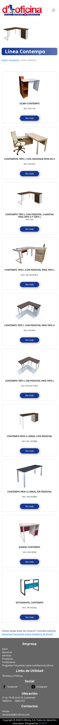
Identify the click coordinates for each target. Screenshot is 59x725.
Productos (7, 658)
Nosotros (7, 652)
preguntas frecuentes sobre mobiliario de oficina (27, 634)
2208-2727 (20, 700)
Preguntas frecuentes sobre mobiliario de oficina (27, 665)
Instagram (41, 686)
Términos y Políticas (12, 675)
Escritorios (14, 60)
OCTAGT (42, 723)
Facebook (12, 686)
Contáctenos (8, 662)
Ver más (29, 118)
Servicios (6, 655)
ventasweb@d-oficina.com (16, 714)
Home (4, 60)
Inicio (5, 648)
